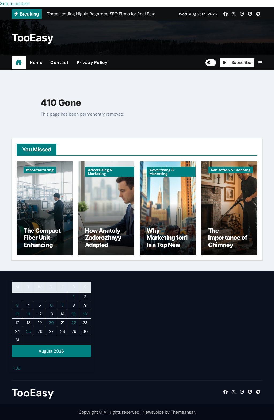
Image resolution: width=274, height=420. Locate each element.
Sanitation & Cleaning (230, 169)
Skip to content (15, 3)
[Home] (19, 62)
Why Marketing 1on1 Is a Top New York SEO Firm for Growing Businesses (167, 248)
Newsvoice (153, 412)
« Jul (17, 368)
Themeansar (183, 412)
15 (74, 314)
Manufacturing (40, 169)
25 (28, 331)
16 (85, 314)
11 (28, 314)
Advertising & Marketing (100, 171)
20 (51, 322)
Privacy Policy (92, 62)
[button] (260, 62)
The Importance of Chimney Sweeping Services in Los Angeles (229, 248)
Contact (59, 62)
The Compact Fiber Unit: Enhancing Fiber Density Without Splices (42, 248)
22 (73, 322)
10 (17, 314)
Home (36, 62)
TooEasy (32, 37)
